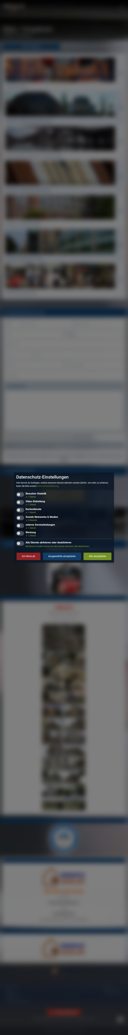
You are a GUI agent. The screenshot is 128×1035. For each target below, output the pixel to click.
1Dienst (31, 497)
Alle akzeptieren (97, 556)
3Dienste (31, 520)
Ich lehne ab (28, 556)
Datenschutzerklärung (47, 486)
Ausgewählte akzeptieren (62, 556)
